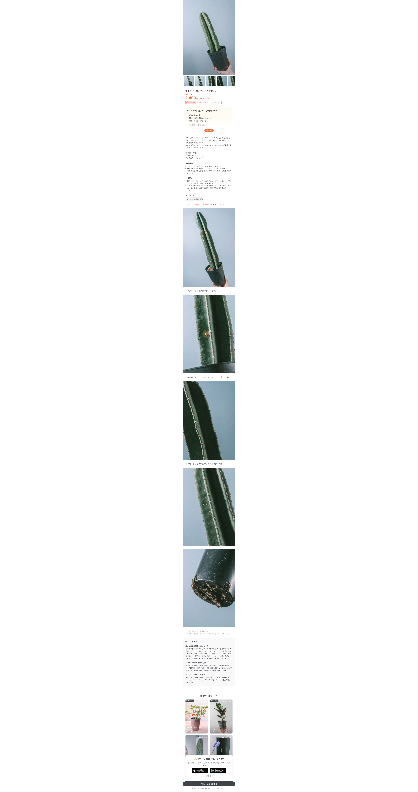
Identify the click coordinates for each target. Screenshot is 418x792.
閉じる (208, 776)
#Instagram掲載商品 (195, 199)
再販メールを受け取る (209, 784)
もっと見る (209, 130)
